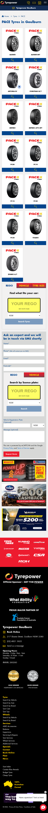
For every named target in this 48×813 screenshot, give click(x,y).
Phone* (16, 351)
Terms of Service (23, 448)
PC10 (36, 164)
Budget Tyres (7, 772)
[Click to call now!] (28, 3)
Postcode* (7, 366)
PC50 (12, 238)
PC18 (12, 201)
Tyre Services (8, 738)
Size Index (7, 766)
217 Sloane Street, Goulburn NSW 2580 (25, 636)
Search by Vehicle (10, 700)
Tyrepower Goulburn (26, 8)
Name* (6, 343)
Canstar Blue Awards (11, 769)
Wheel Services (9, 741)
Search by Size (8, 703)
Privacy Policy (8, 448)
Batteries (6, 729)
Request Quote (11, 454)
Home (6, 16)
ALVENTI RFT (35, 55)
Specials (6, 746)
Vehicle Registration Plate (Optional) (13, 421)
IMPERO (12, 128)
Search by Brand (9, 706)
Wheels (6, 714)
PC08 (12, 164)
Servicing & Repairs (10, 735)
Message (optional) (10, 430)
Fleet (5, 755)
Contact (6, 749)
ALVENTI (12, 55)
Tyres (5, 697)
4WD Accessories (9, 726)
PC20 (36, 201)
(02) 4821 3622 (14, 641)
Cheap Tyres (7, 775)
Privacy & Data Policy (16, 807)
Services (6, 723)
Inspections (7, 732)
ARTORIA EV (12, 91)
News (5, 758)
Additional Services (10, 744)
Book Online (9, 752)
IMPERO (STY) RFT (35, 128)
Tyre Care (6, 709)
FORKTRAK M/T (36, 91)
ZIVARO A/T (12, 274)
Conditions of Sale (29, 807)
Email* (6, 358)
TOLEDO (36, 238)
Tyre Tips (6, 711)
